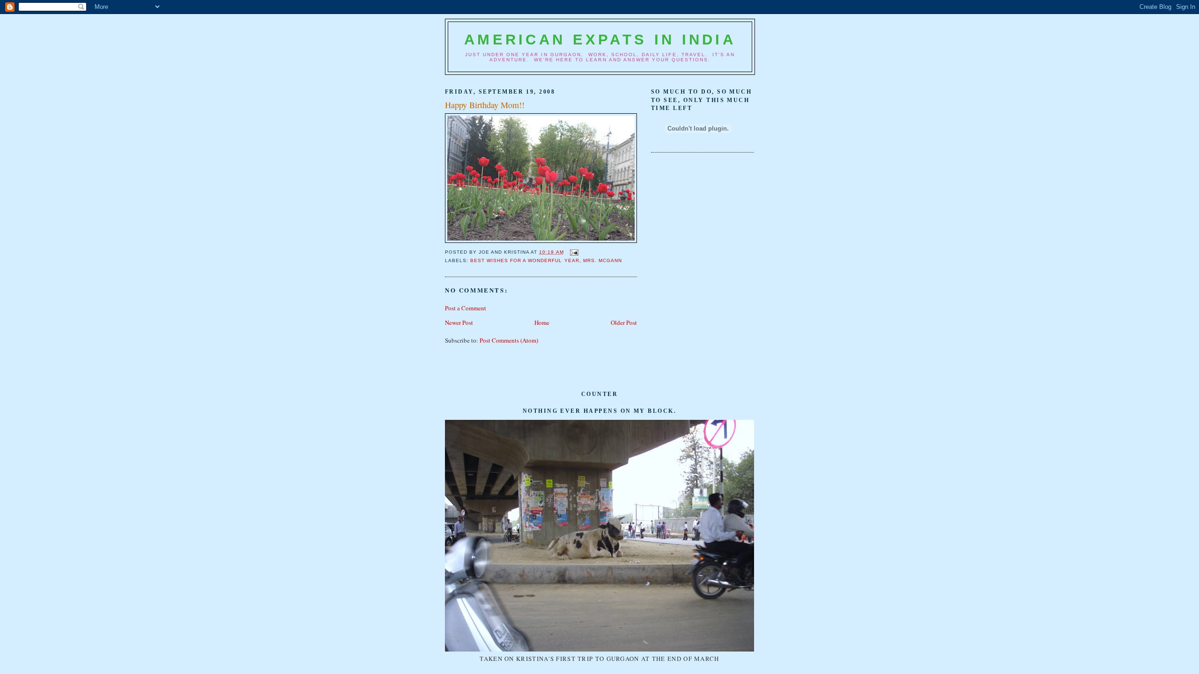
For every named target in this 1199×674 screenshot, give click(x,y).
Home (541, 322)
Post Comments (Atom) (509, 340)
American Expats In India (600, 39)
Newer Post (459, 322)
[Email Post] (573, 252)
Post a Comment (465, 308)
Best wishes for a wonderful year (524, 260)
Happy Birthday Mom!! (485, 104)
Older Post (624, 322)
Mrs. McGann (602, 260)
